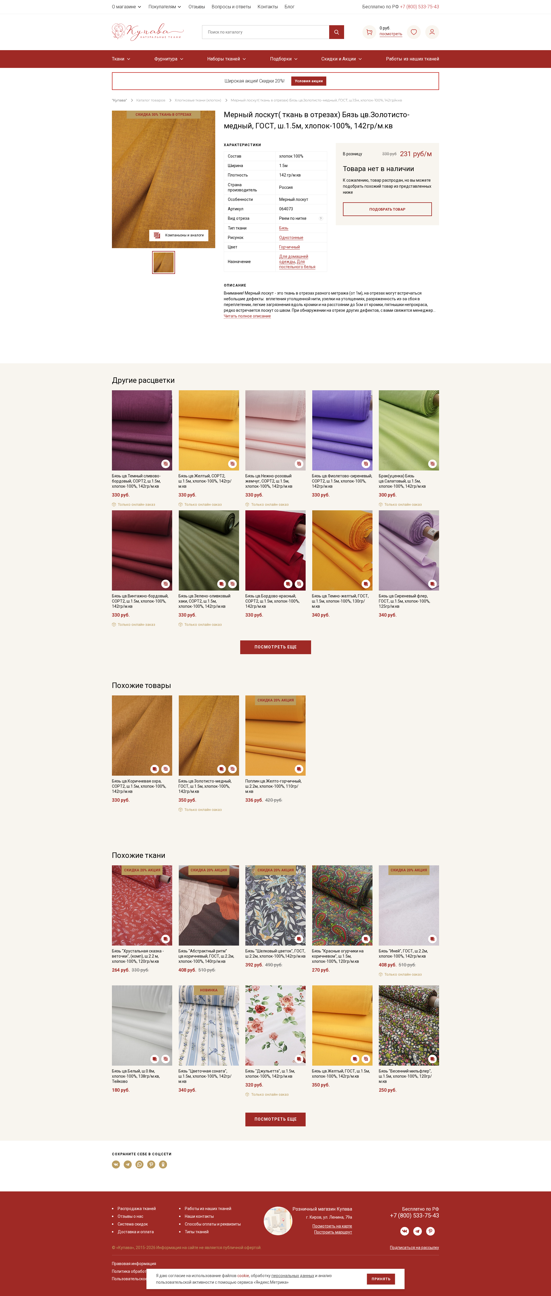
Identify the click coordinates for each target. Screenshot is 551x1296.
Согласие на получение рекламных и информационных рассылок (264, 705)
